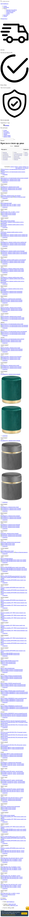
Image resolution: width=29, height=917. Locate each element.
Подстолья (5, 131)
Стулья (5, 130)
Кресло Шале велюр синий (7, 551)
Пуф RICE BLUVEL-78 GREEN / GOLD (10, 875)
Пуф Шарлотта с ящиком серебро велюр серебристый (13, 242)
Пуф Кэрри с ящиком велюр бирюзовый (10, 806)
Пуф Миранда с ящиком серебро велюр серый (12, 277)
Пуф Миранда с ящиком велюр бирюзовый (11, 762)
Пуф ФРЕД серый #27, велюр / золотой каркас (12, 780)
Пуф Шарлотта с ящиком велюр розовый (10, 374)
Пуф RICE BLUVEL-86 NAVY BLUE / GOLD (12, 797)
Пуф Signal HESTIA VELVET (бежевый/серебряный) (13, 720)
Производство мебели (11, 10)
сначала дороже (14, 166)
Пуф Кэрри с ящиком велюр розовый (9, 533)
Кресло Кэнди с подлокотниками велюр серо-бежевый (14, 331)
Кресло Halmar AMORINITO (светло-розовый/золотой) (14, 713)
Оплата (5, 16)
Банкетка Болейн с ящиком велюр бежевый (11, 356)
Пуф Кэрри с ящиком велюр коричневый (10, 542)
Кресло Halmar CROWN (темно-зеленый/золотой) (12, 690)
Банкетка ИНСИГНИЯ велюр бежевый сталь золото (13, 576)
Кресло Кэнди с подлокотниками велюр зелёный (12, 339)
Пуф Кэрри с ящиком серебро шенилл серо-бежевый (13, 259)
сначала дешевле (22, 166)
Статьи (5, 6)
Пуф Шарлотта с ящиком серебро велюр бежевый (12, 251)
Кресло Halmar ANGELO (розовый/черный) (11, 675)
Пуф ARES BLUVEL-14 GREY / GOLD (10, 893)
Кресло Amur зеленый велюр (7, 668)
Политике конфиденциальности (8, 914)
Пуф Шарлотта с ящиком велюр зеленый (10, 440)
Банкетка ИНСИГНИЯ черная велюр (9, 660)
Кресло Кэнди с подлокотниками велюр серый (12, 324)
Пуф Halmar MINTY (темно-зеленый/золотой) (12, 753)
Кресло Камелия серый (6, 203)
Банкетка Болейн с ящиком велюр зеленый (11, 316)
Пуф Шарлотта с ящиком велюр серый (10, 186)
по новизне (25, 168)
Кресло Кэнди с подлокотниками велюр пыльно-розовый (14, 178)
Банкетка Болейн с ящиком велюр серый (10, 347)
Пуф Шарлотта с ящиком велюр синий (10, 365)
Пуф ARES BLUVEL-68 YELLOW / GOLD (11, 884)
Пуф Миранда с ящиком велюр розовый (10, 515)
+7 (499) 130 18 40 (5, 1)
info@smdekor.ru (10, 901)
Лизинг (8, 13)
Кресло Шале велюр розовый (8, 220)
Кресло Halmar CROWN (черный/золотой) (11, 683)
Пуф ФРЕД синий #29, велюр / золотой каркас (12, 771)
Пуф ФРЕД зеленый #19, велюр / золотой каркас (12, 788)
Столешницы (6, 132)
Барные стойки (7, 136)
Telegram (27, 908)
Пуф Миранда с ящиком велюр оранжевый (11, 298)
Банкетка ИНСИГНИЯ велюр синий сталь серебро (13, 836)
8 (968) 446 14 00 (14, 905)
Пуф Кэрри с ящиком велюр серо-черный (10, 195)
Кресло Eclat (4, 899)
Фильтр (11, 145)
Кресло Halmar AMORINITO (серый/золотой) (11, 705)
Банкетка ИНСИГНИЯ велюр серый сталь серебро (13, 567)
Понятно (24, 913)
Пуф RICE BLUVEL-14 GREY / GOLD (10, 212)
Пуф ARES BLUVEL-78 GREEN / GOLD (10, 867)
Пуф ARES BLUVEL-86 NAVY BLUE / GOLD (12, 858)
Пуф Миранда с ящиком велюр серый (10, 507)
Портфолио (6, 7)
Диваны (5, 134)
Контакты (5, 15)
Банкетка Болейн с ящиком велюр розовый (11, 307)
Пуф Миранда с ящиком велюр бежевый (10, 524)
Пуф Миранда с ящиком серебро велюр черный (12, 268)
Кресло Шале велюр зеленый (8, 815)
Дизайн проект (9, 12)
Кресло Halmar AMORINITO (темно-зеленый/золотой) (14, 698)
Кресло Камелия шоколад (7, 558)
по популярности (21, 167)
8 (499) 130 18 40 (12, 904)
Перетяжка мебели (10, 11)
